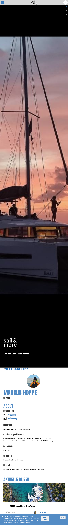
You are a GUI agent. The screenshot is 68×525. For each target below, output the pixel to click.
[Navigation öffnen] (2, 2)
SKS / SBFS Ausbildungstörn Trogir (20, 506)
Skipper (25, 369)
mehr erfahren (44, 518)
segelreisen (18, 369)
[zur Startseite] (34, 4)
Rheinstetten (9, 369)
